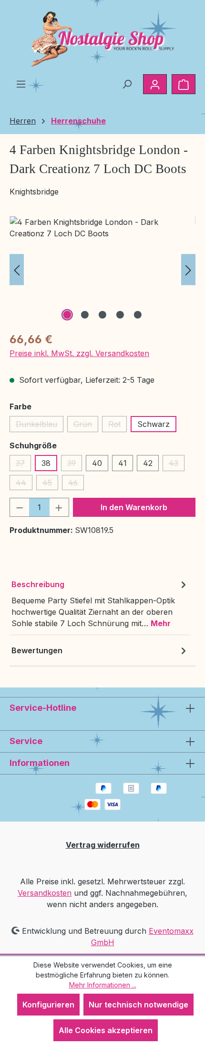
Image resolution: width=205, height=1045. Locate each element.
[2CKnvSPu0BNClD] (102, 269)
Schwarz (153, 424)
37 (23, 464)
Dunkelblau (39, 425)
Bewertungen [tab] (36, 650)
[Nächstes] (188, 269)
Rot (117, 425)
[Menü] (21, 83)
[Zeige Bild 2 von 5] (85, 315)
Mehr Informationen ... (102, 985)
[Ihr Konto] (155, 84)
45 (50, 484)
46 (76, 484)
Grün (85, 425)
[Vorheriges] (17, 269)
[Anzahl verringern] (20, 507)
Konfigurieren (48, 1004)
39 (74, 464)
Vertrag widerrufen (103, 845)
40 (97, 463)
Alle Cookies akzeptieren (106, 1030)
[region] (102, 269)
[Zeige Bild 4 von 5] (120, 315)
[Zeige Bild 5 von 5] (138, 315)
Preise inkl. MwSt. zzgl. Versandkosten (79, 353)
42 (148, 463)
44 (24, 484)
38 (46, 463)
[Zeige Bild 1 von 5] (67, 315)
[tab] (100, 603)
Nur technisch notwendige (138, 1004)
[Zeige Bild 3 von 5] (102, 315)
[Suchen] (126, 83)
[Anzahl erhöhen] (59, 507)
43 (176, 464)
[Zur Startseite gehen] (102, 39)
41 (122, 463)
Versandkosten (45, 893)
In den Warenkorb (134, 507)
